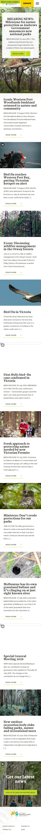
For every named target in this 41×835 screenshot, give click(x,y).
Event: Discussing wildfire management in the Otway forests (20, 246)
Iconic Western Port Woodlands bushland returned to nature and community (20, 104)
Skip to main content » (10, 2)
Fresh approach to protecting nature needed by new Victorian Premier (17, 448)
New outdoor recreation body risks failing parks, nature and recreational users (20, 726)
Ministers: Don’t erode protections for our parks (20, 518)
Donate (27, 3)
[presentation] (20, 69)
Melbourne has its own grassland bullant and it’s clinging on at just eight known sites (20, 589)
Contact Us (7, 829)
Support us (25, 826)
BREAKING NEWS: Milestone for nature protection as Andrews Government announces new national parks (20, 27)
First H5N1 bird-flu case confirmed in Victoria (17, 378)
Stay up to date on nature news (20, 792)
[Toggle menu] (37, 3)
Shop (23, 829)
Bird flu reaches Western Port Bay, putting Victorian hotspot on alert (17, 179)
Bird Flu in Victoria (17, 312)
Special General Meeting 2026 (15, 658)
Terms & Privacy (9, 826)
